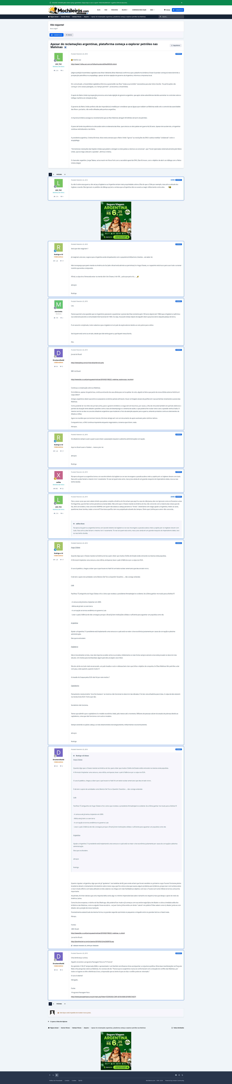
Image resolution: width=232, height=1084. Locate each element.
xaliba (58, 482)
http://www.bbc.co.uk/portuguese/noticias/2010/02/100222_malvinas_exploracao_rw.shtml (102, 379)
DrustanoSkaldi (58, 360)
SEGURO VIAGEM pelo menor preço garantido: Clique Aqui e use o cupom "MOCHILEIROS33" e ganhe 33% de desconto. (89, 3)
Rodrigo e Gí (58, 254)
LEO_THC (58, 64)
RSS (81, 1080)
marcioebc (58, 311)
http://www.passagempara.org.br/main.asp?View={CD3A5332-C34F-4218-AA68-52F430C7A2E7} (103, 997)
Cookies (74, 1080)
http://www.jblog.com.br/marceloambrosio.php (87, 363)
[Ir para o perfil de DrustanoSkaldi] (58, 353)
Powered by (174, 1080)
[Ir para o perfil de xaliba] (58, 475)
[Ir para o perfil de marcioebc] (58, 304)
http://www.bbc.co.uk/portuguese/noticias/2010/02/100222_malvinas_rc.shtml (98, 933)
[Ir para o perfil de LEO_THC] (58, 57)
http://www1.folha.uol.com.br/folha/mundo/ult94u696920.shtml (94, 64)
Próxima (59, 174)
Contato (67, 1080)
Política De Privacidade (55, 1080)
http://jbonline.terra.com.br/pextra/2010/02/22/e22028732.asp (92, 941)
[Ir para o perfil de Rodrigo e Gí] (58, 247)
